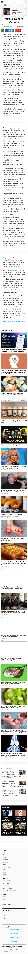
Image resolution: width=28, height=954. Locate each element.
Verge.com (6, 258)
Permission (5, 883)
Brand (4, 899)
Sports (4, 864)
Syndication (5, 885)
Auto (3, 869)
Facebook (15, 929)
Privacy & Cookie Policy (9, 890)
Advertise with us (7, 880)
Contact (4, 907)
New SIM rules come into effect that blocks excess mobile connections (12, 394)
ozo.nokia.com (18, 270)
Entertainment (6, 867)
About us (4, 897)
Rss (15, 941)
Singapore (5, 918)
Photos (4, 872)
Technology (5, 862)
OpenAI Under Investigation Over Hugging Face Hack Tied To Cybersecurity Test (13, 350)
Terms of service (7, 888)
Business (5, 859)
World (4, 857)
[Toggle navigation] (2, 2)
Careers (4, 902)
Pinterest (15, 937)
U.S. (3, 923)
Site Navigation (6, 904)
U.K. (3, 920)
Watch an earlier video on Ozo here (14, 321)
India (3, 852)
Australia (5, 913)
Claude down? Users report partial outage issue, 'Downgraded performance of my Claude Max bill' (14, 372)
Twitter (15, 933)
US (3, 854)
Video (4, 874)
